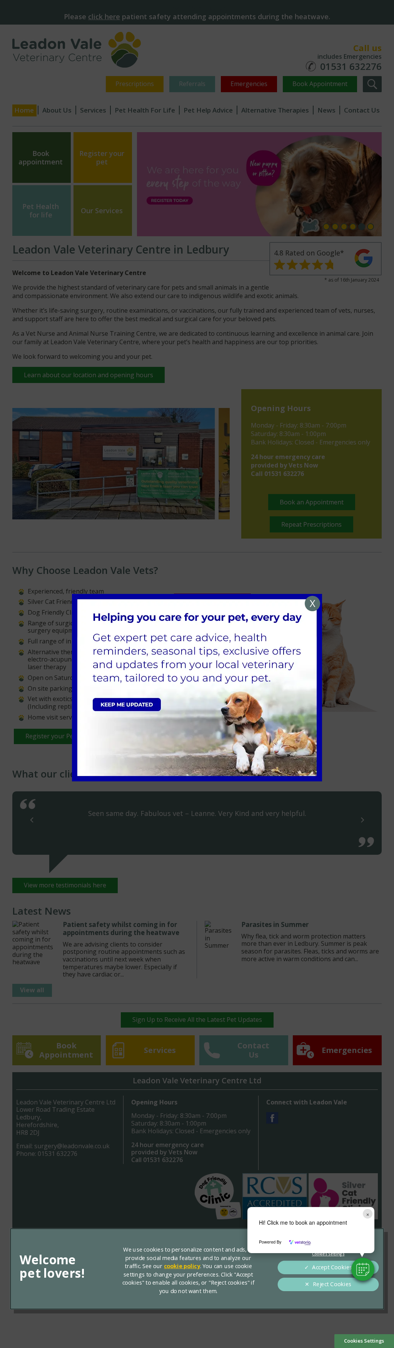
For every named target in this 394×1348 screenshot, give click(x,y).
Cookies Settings (364, 1340)
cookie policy (182, 1266)
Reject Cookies (332, 1284)
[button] (362, 1269)
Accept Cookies (332, 1267)
